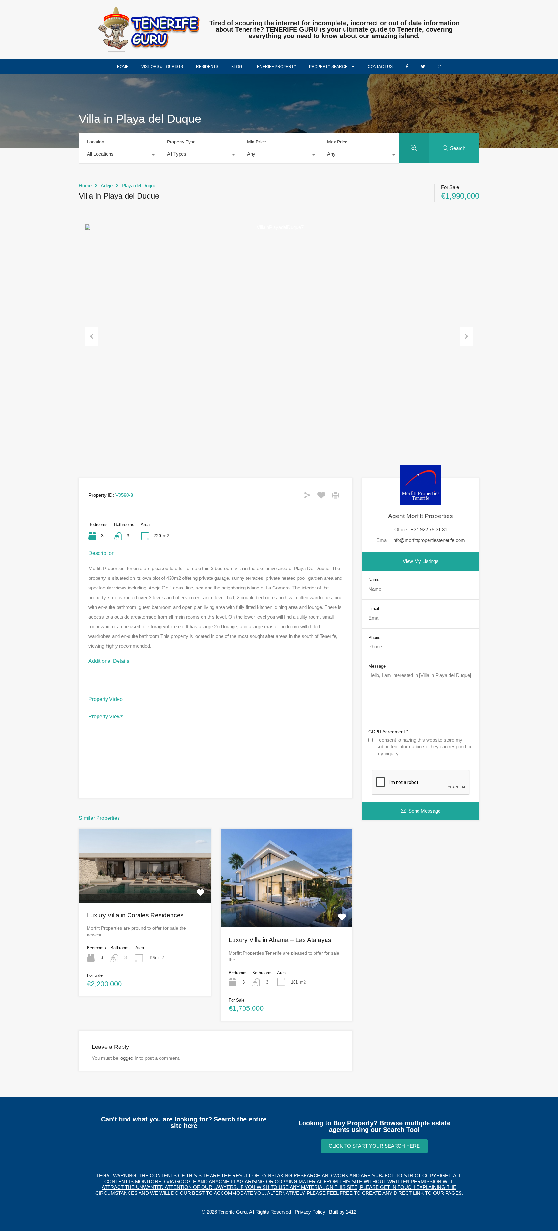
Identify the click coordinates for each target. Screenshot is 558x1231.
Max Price (337, 141)
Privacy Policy (310, 1212)
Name (373, 579)
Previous (91, 336)
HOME (123, 66)
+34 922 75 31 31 (429, 529)
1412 (351, 1212)
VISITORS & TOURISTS (162, 66)
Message (377, 666)
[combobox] (119, 155)
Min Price (256, 141)
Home (85, 185)
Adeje (107, 185)
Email (373, 608)
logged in (128, 1058)
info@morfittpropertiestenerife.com (428, 540)
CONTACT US (380, 66)
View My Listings (421, 561)
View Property (144, 887)
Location (95, 141)
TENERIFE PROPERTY (275, 66)
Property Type (181, 141)
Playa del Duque (139, 185)
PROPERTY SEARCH (328, 66)
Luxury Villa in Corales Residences (135, 915)
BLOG (236, 66)
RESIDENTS (207, 66)
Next (466, 336)
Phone (374, 637)
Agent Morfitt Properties (420, 516)
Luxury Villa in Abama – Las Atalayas (280, 939)
